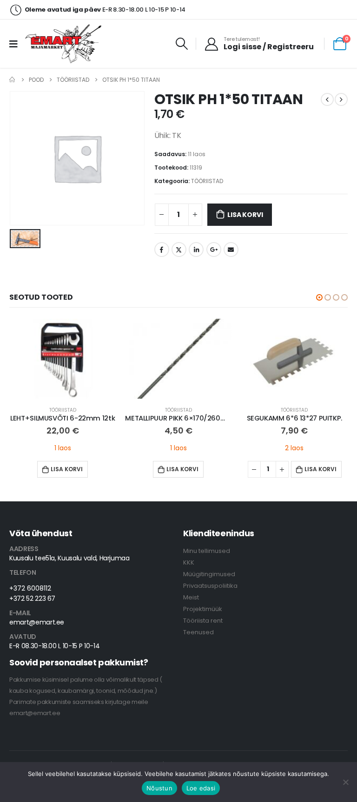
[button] (319, 297)
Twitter (179, 249)
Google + (213, 249)
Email (231, 249)
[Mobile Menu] (16, 44)
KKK (188, 562)
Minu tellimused (206, 550)
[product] (62, 359)
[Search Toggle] (182, 44)
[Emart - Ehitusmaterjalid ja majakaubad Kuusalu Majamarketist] (64, 43)
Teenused (198, 632)
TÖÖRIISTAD (207, 181)
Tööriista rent (203, 620)
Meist (191, 597)
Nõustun (159, 788)
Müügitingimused (209, 574)
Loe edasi (200, 788)
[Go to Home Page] (12, 79)
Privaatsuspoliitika (210, 585)
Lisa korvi (245, 214)
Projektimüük (202, 609)
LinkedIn (196, 249)
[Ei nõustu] (345, 782)
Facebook (161, 249)
